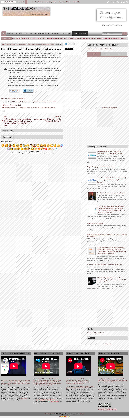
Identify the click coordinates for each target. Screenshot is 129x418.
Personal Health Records (49, 107)
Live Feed (21, 2)
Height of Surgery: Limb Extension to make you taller (103, 167)
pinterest (127, 2)
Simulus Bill (18, 102)
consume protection (47, 102)
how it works (104, 107)
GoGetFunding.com (113, 107)
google (114, 2)
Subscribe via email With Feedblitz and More (100, 49)
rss (117, 2)
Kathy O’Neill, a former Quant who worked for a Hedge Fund (80, 387)
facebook (111, 2)
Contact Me (18, 33)
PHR (13, 102)
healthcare (25, 102)
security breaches (34, 102)
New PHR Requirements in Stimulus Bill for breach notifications (31, 49)
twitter (107, 2)
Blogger (82, 414)
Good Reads (39, 2)
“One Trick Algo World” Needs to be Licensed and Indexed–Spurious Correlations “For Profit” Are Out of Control (111, 280)
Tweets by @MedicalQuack (95, 333)
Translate (107, 54)
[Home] (3, 44)
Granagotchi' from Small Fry (95, 223)
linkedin (120, 2)
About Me (10, 33)
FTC (54, 102)
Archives (120, 54)
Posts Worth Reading (40, 33)
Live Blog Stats (107, 344)
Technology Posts (51, 2)
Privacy (94, 54)
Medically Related (10, 107)
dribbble (124, 2)
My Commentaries (21, 107)
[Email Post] (3, 111)
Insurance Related (64, 2)
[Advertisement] (47, 23)
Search (124, 33)
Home (3, 33)
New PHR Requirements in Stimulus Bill (13, 98)
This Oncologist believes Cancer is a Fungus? (111, 193)
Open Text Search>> (80, 33)
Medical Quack (49, 414)
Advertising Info (66, 33)
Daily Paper (28, 33)
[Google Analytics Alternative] (64, 417)
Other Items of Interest (34, 107)
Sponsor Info (55, 33)
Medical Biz (76, 2)
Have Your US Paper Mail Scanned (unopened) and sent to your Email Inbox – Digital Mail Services (111, 180)
